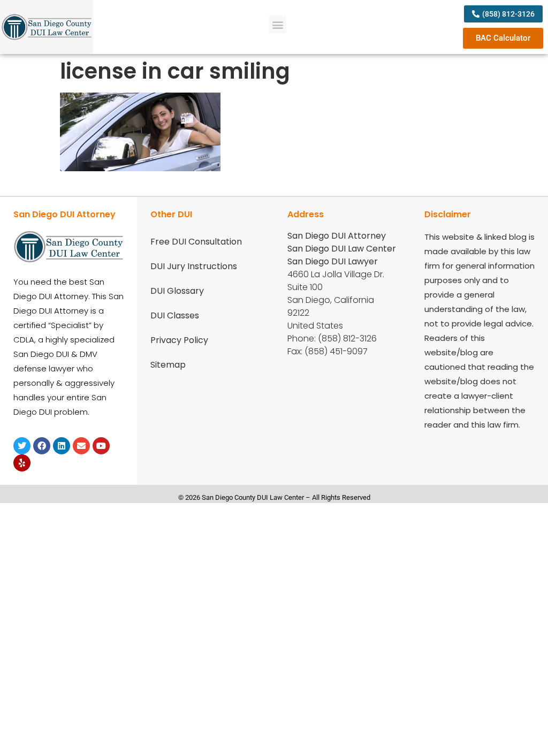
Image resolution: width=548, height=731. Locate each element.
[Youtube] (101, 445)
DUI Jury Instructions (193, 266)
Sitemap (168, 365)
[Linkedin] (61, 445)
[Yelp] (22, 462)
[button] (277, 24)
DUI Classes (174, 315)
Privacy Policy (179, 340)
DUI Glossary (177, 291)
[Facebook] (41, 445)
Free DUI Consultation (196, 241)
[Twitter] (22, 445)
